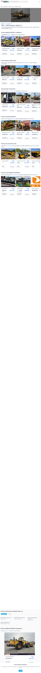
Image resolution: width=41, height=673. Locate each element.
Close (20, 670)
